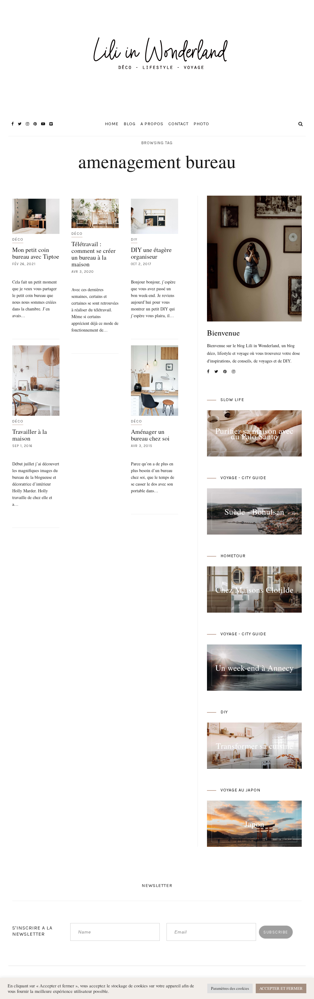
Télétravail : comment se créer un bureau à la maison (93, 254)
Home (112, 123)
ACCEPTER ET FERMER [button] (281, 988)
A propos (151, 123)
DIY (134, 239)
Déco (17, 239)
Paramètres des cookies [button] (230, 988)
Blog (130, 123)
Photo (201, 123)
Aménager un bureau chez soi (150, 434)
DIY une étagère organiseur (151, 253)
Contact (178, 123)
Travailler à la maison (29, 434)
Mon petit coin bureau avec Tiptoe (35, 253)
